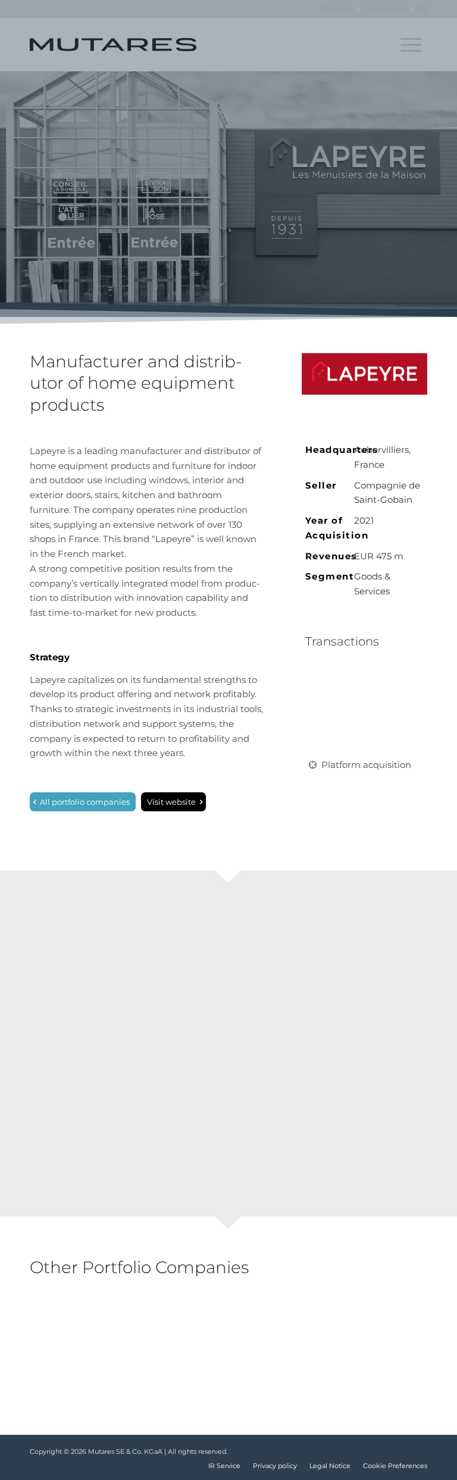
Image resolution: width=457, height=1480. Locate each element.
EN (400, 9)
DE (422, 9)
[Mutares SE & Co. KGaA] (113, 44)
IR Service (336, 9)
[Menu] (411, 44)
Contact (377, 9)
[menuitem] (336, 9)
